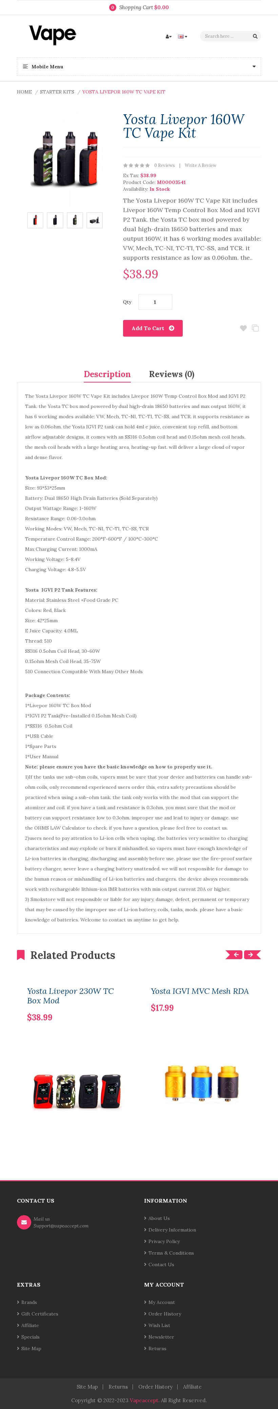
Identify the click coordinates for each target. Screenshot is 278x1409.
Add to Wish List (243, 328)
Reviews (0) (171, 374)
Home (24, 92)
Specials (30, 1337)
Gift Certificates (39, 1314)
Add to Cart (148, 328)
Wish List (159, 1325)
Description (107, 374)
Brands (29, 1302)
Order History (164, 1314)
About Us (159, 1218)
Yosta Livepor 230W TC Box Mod (70, 995)
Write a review (200, 165)
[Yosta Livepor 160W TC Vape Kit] (35, 220)
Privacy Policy (164, 1241)
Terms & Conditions (171, 1253)
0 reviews (164, 165)
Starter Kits (57, 92)
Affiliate (30, 1325)
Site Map (31, 1348)
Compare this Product (255, 328)
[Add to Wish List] (122, 1006)
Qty (127, 302)
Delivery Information (172, 1230)
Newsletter (161, 1337)
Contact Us (161, 1264)
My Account (161, 1302)
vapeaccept (144, 1400)
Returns (157, 1348)
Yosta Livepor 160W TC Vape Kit (123, 92)
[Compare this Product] (110, 1006)
